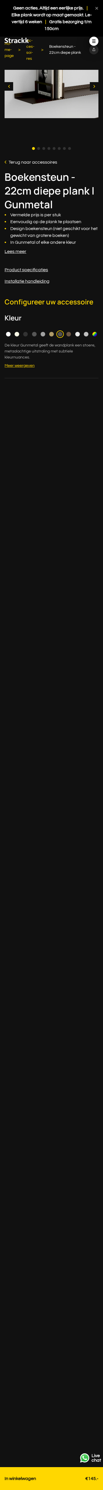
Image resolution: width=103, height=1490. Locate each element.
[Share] (93, 49)
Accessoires (30, 50)
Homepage (9, 50)
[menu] (93, 41)
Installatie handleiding (27, 281)
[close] (96, 8)
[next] (94, 86)
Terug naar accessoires (33, 162)
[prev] (9, 86)
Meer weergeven (20, 366)
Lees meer (15, 251)
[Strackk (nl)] (17, 41)
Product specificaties (26, 270)
